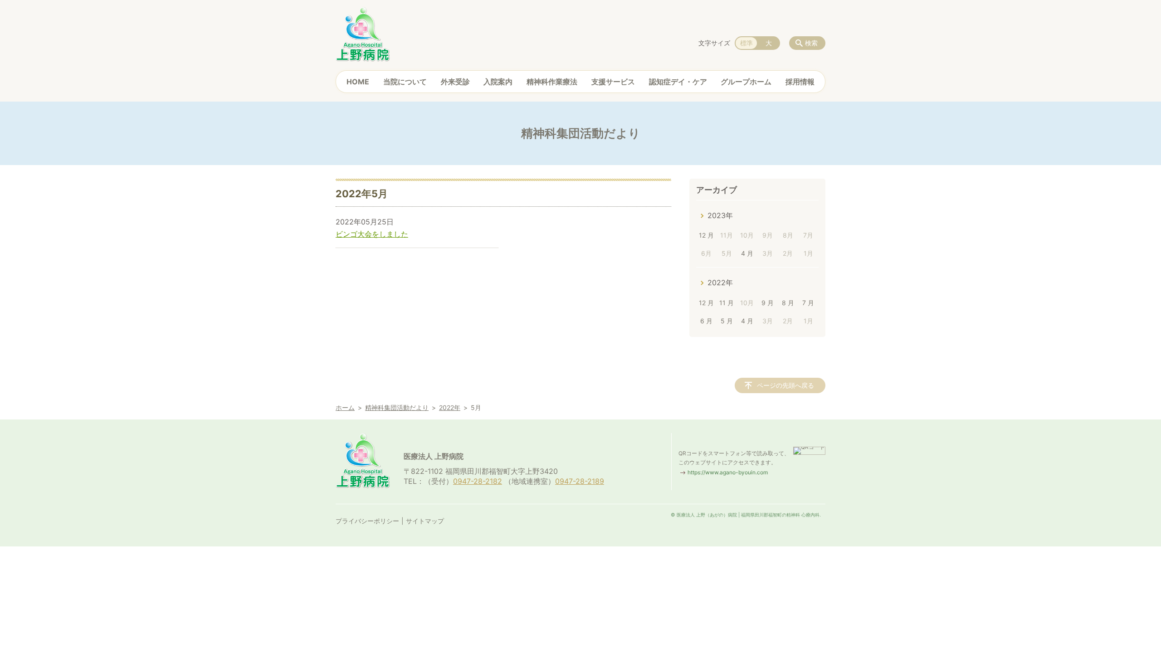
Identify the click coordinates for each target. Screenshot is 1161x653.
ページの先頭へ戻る (785, 385)
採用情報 (800, 81)
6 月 (706, 321)
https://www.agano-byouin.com (728, 472)
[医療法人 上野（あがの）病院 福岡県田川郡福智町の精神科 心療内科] (363, 34)
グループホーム (746, 81)
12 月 (706, 235)
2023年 (720, 215)
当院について (405, 81)
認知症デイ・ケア (678, 81)
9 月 (767, 303)
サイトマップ (425, 521)
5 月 (727, 321)
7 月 (808, 303)
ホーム (345, 407)
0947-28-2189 (579, 481)
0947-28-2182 (477, 481)
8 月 (788, 303)
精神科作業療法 (552, 81)
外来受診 (455, 81)
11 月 (726, 303)
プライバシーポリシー (367, 521)
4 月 (747, 253)
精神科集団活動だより (397, 407)
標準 (746, 43)
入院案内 (497, 81)
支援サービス (613, 81)
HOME (357, 81)
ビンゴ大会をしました (372, 234)
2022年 (720, 282)
